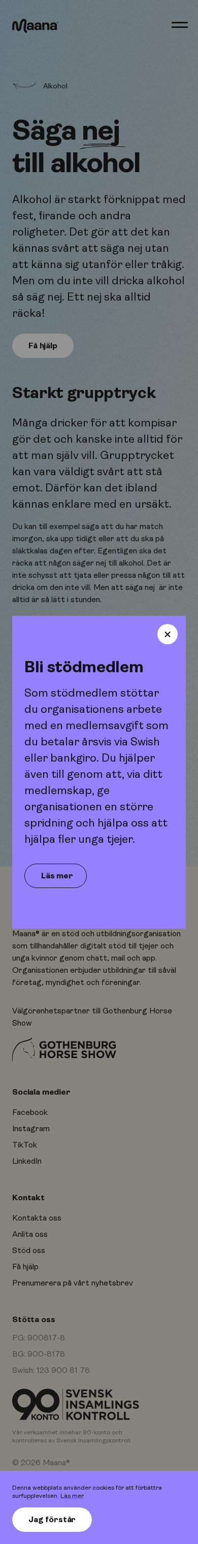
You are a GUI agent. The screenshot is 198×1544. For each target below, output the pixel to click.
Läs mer (72, 1495)
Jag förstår (52, 1519)
